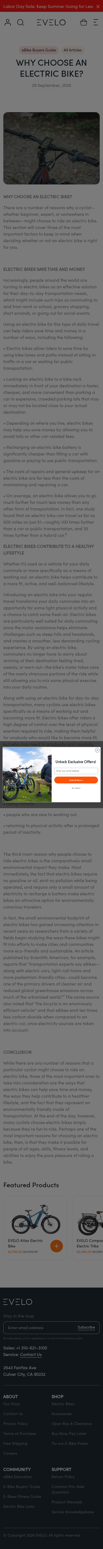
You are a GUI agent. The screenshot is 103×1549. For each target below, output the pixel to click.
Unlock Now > (76, 779)
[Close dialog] (97, 750)
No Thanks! (76, 788)
